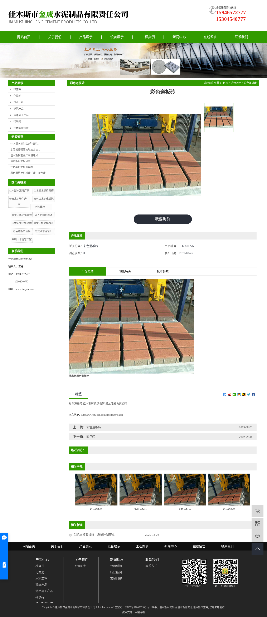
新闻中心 (179, 37)
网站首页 (23, 37)
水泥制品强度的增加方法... (25, 149)
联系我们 (241, 37)
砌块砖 (17, 121)
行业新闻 (116, 572)
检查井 (17, 89)
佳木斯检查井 (200, 607)
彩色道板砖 (250, 83)
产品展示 (86, 37)
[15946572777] (257, 511)
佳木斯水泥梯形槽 (44, 190)
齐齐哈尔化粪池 (43, 215)
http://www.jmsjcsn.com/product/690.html (102, 414)
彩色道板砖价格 (21, 231)
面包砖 (90, 436)
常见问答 (116, 578)
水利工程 (19, 102)
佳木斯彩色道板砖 (94, 403)
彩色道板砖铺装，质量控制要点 (94, 534)
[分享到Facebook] (253, 394)
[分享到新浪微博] (229, 394)
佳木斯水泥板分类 (20, 161)
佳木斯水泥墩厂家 (19, 190)
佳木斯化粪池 (185, 607)
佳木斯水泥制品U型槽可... (24, 143)
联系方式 (151, 566)
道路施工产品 (21, 115)
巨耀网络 (140, 612)
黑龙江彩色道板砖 (116, 403)
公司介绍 (81, 566)
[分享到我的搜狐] (244, 394)
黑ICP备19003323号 (135, 607)
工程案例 (148, 37)
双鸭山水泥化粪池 (44, 198)
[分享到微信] (234, 394)
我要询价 (162, 219)
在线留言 (210, 37)
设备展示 (117, 37)
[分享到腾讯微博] (249, 394)
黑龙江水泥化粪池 (22, 215)
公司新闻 (116, 566)
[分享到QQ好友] (239, 394)
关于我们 (55, 37)
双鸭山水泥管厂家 (22, 239)
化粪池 (17, 95)
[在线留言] (257, 536)
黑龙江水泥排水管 (44, 223)
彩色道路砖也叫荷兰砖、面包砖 (27, 173)
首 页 (226, 83)
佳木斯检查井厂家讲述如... (25, 155)
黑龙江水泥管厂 (43, 231)
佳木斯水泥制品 (168, 607)
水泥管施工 (41, 207)
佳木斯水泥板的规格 (21, 167)
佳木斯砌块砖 (21, 128)
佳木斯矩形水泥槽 (22, 223)
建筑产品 (19, 108)
